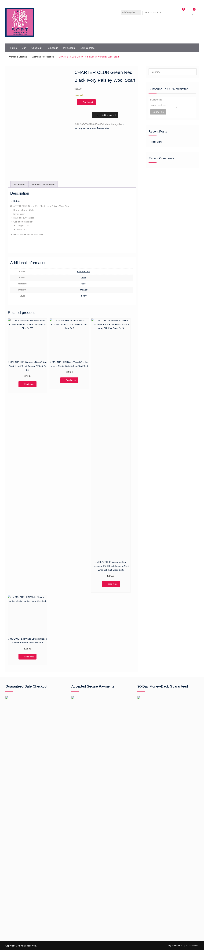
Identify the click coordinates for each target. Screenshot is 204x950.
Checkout (36, 48)
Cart (24, 48)
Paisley (83, 289)
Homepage (52, 48)
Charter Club (83, 271)
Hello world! (157, 141)
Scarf (83, 295)
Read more (29, 384)
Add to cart (88, 102)
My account (69, 48)
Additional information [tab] (43, 184)
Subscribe (156, 99)
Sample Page (87, 48)
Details (16, 201)
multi (83, 277)
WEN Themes (192, 945)
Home (13, 48)
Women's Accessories (43, 56)
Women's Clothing (18, 56)
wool (83, 283)
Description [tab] (19, 184)
